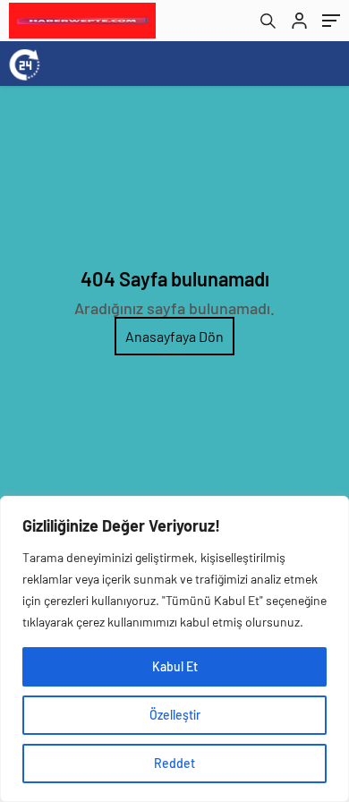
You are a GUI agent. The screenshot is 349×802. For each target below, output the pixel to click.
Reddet (174, 763)
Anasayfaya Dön (174, 336)
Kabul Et (175, 666)
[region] (174, 649)
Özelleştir (174, 714)
